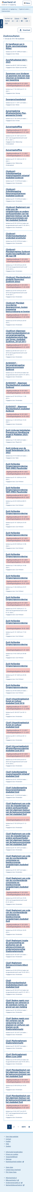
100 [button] (26, 21)
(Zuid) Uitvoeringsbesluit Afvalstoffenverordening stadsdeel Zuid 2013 (17, 748)
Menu (28, 3)
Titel (26, 18)
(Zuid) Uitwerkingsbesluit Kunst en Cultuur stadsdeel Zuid (17, 724)
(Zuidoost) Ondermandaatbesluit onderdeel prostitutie (16, 235)
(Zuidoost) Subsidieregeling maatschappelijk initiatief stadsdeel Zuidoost (17, 174)
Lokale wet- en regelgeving (9, 9)
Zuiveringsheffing (14, 127)
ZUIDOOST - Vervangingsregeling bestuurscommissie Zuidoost (15, 366)
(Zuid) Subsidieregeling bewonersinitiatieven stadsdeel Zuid (16, 789)
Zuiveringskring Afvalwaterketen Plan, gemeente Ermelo (16, 113)
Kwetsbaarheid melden (14, 1162)
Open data (9, 1167)
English (8, 1141)
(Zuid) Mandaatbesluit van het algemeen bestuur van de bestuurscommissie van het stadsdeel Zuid (18, 1073)
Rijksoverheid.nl (11, 1180)
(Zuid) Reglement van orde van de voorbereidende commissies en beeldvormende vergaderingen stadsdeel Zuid (18, 861)
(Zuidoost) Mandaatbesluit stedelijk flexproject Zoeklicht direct (18, 279)
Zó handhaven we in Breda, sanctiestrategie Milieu (16, 46)
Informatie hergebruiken (14, 1152)
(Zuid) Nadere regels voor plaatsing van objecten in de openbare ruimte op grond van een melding (17, 1003)
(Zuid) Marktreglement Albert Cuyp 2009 (16, 1055)
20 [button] (17, 21)
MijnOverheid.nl (11, 1178)
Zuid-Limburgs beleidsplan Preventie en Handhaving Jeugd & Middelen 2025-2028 (18, 433)
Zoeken (8, 1146)
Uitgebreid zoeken (24, 9)
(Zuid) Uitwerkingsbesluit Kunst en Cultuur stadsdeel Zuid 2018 (17, 701)
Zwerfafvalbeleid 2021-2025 (16, 61)
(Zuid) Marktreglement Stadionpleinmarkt (16, 1042)
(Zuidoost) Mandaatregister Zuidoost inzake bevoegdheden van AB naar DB (18, 252)
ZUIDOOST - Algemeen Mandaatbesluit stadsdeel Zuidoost (18, 385)
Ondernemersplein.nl (13, 1183)
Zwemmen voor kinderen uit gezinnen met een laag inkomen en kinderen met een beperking (18, 76)
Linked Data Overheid (13, 1170)
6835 (24, 1127)
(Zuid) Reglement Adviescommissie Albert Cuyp (17, 965)
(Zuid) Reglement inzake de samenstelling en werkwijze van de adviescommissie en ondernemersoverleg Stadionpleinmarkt (17, 946)
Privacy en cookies (12, 1154)
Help (7, 1144)
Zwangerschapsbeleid (16, 99)
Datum (18, 18)
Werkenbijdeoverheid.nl (14, 1185)
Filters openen (1, 23)
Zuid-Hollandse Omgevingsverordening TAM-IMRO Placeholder (16, 466)
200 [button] (6, 23)
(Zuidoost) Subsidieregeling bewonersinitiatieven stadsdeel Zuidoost (16, 192)
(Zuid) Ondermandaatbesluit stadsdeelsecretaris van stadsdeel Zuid (16, 983)
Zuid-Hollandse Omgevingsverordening (16, 512)
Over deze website (12, 1137)
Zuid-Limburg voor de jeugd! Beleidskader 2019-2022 (18, 450)
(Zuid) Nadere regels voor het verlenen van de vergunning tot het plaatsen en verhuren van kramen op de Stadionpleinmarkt (17, 1023)
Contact (8, 1139)
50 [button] (22, 21)
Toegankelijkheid (11, 1157)
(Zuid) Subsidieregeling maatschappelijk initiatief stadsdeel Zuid (17, 774)
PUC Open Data (11, 1172)
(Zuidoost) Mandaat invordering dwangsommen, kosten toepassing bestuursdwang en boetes (18, 307)
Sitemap (8, 1159)
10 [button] (13, 21)
